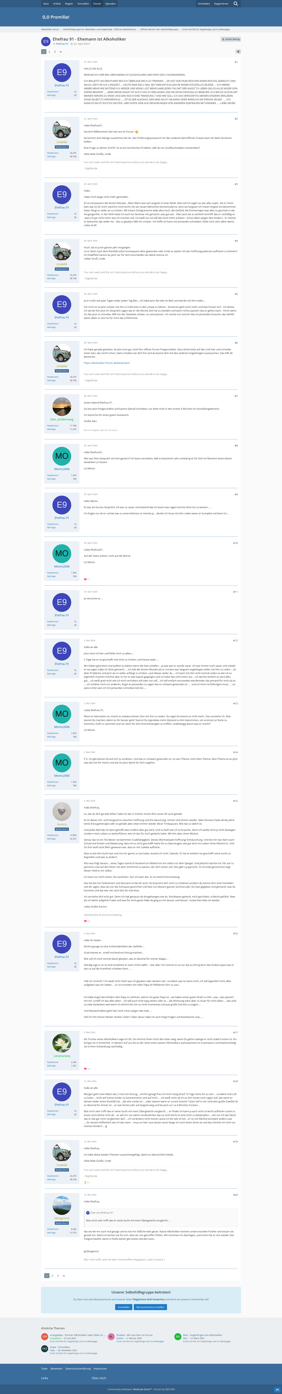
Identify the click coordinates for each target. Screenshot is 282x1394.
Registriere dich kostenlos (148, 1299)
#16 (235, 933)
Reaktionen (52, 91)
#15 (235, 801)
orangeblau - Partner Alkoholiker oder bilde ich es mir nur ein (84, 1335)
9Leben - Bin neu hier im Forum (134, 1335)
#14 (235, 752)
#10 (235, 543)
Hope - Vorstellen (60, 1347)
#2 (236, 118)
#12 (235, 640)
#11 (235, 591)
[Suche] (236, 3)
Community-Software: (129, 1389)
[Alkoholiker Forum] (141, 17)
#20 (235, 1195)
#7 (236, 396)
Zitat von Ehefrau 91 (101, 1212)
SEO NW (170, 1389)
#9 (236, 494)
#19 (235, 1141)
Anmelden (204, 3)
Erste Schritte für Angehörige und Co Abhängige (73, 1341)
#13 (235, 703)
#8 (236, 445)
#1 (236, 62)
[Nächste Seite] (60, 51)
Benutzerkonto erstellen (150, 1307)
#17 (235, 1032)
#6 (236, 342)
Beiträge (51, 95)
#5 (236, 294)
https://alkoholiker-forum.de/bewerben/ (107, 363)
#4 (236, 240)
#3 (236, 184)
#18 (235, 1081)
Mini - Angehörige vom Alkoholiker (202, 1335)
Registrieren (221, 3)
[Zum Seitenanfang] (277, 1390)
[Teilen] (238, 52)
